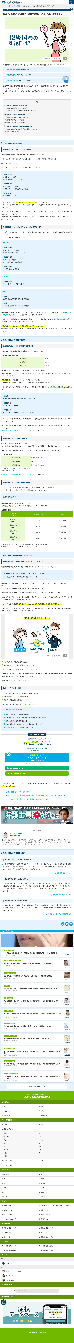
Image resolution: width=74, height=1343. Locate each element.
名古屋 (6, 1149)
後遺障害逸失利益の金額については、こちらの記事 (18, 430)
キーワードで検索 (7, 1284)
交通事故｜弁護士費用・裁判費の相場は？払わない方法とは (27, 799)
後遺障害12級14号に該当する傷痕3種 (16, 108)
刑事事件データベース (45, 1210)
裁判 (3, 1192)
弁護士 (4, 1187)
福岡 (5, 1156)
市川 (5, 1140)
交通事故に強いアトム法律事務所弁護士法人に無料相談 (55, 1205)
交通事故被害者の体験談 (46, 1237)
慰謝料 (4, 1178)
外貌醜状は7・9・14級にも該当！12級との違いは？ (20, 110)
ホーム (4, 1106)
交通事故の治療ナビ (8, 1232)
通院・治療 (42, 1183)
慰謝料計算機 (6, 1115)
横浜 (5, 1146)
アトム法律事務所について (9, 1120)
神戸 (40, 1153)
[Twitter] (63, 924)
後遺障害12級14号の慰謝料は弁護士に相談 (18, 126)
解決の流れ (5, 1174)
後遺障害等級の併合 (60, 319)
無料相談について (7, 1102)
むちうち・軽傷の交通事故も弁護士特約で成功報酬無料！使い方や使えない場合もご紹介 (37, 795)
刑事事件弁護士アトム (8, 1205)
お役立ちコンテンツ (7, 1296)
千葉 (40, 1136)
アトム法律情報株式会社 (46, 1246)
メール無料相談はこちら (17, 773)
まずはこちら (6, 1111)
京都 (40, 1149)
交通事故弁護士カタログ (46, 1228)
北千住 (41, 1143)
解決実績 (41, 1111)
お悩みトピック (43, 1115)
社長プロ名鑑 (43, 1232)
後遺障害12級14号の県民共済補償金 (16, 122)
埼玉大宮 (6, 1136)
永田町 (6, 1133)
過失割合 (41, 1187)
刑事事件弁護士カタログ (9, 1228)
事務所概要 (5, 1124)
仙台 (40, 1133)
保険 (3, 1183)
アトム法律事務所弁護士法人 (10, 1250)
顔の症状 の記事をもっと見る (37, 1086)
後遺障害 (41, 1178)
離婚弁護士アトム (7, 1214)
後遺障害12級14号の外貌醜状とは (16, 105)
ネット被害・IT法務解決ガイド (11, 1219)
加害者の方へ (43, 1192)
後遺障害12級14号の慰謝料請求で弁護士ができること (21, 129)
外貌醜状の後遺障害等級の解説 (61, 895)
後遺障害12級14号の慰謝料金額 (15, 114)
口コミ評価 (19, 727)
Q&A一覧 (4, 1196)
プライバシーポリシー (8, 1160)
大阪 (5, 1153)
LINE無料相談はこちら (16, 768)
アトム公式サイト (7, 1165)
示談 (40, 1174)
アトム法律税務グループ (9, 1246)
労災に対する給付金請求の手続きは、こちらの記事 (18, 474)
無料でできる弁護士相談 (12, 131)
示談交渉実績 (9, 727)
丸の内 (41, 1140)
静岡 (40, 1146)
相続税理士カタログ (45, 1214)
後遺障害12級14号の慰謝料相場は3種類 (17, 117)
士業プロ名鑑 (6, 1237)
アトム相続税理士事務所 (46, 1250)
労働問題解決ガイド (45, 1219)
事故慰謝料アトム (7, 1210)
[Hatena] (71, 924)
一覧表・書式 (43, 1196)
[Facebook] (67, 924)
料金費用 (41, 1124)
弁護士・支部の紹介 (8, 1129)
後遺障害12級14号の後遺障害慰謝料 (60, 914)
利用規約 (41, 1160)
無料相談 (41, 1106)
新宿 (5, 1143)
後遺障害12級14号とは (64, 873)
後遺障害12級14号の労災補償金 (14, 120)
